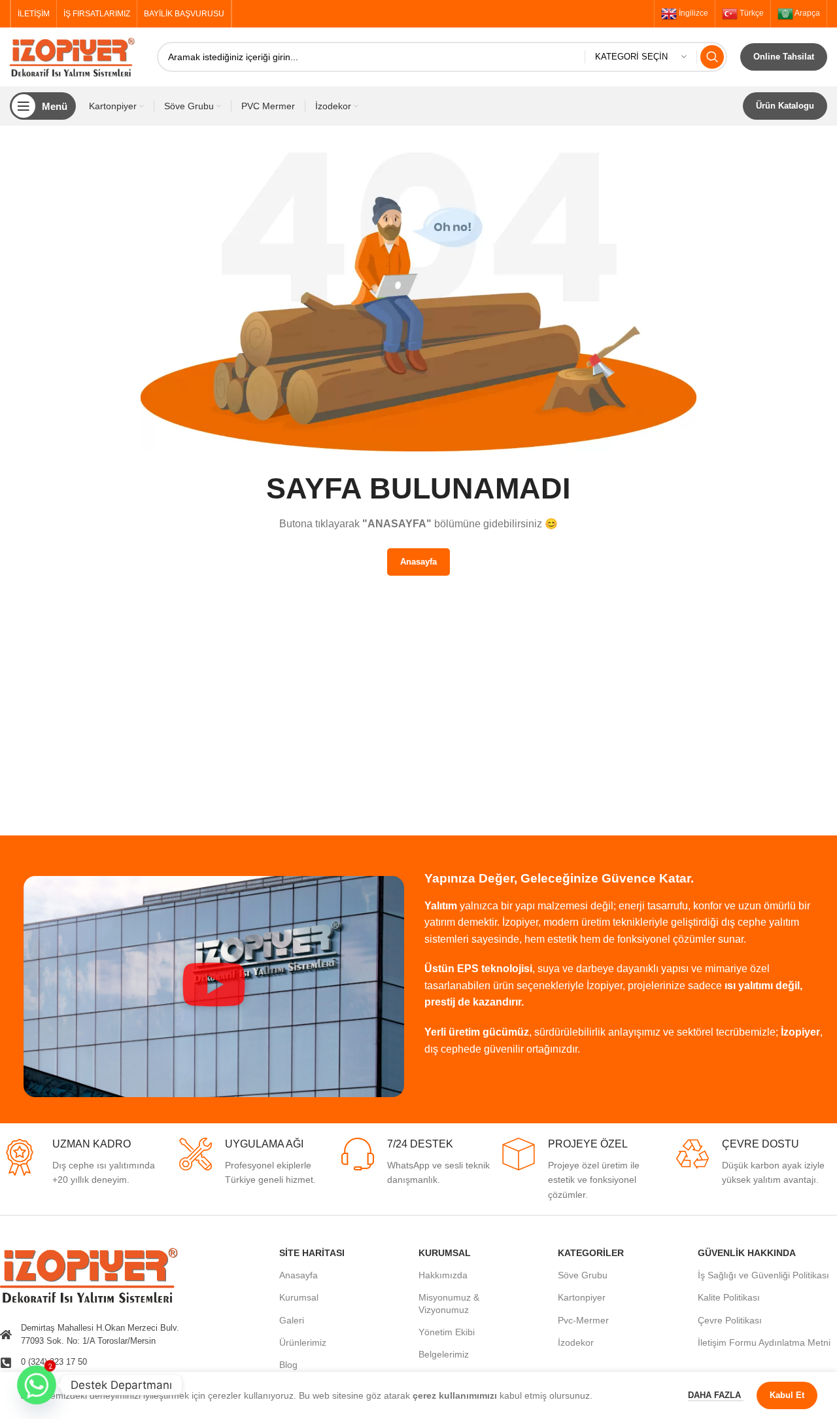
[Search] (712, 57)
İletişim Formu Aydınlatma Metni (764, 1342)
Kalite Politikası (729, 1297)
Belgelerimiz (443, 1354)
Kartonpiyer (582, 1297)
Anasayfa (298, 1275)
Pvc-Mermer (583, 1320)
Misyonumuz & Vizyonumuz (448, 1303)
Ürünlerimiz (302, 1342)
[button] (214, 986)
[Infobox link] (80, 1162)
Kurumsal (298, 1297)
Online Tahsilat (783, 56)
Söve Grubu (582, 1275)
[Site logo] (77, 56)
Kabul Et (787, 1395)
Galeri (291, 1320)
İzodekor (576, 1342)
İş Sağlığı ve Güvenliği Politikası (763, 1275)
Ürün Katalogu (785, 106)
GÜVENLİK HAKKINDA (747, 1253)
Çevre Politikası (730, 1320)
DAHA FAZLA (715, 1395)
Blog (288, 1364)
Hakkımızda (443, 1275)
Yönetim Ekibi (446, 1332)
